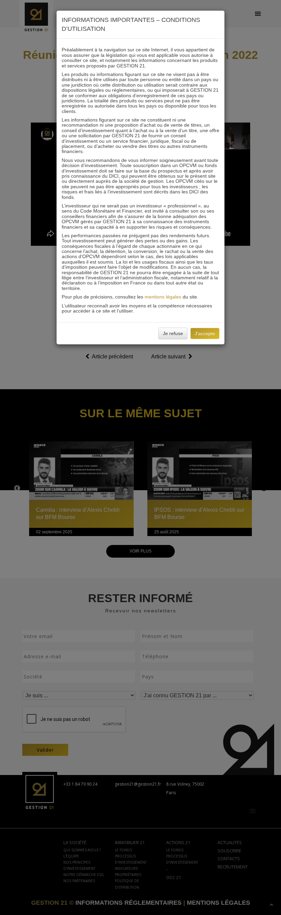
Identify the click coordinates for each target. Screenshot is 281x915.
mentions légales (163, 297)
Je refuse (173, 333)
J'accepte (205, 333)
